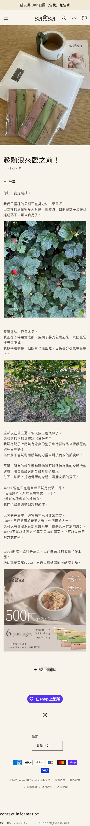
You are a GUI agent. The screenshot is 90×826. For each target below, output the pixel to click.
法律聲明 (62, 787)
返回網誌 (47, 669)
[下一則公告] (85, 5)
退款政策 (60, 780)
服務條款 (32, 787)
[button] (6, 18)
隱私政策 (75, 780)
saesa (22, 780)
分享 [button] (12, 182)
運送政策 (47, 787)
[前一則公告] (5, 5)
